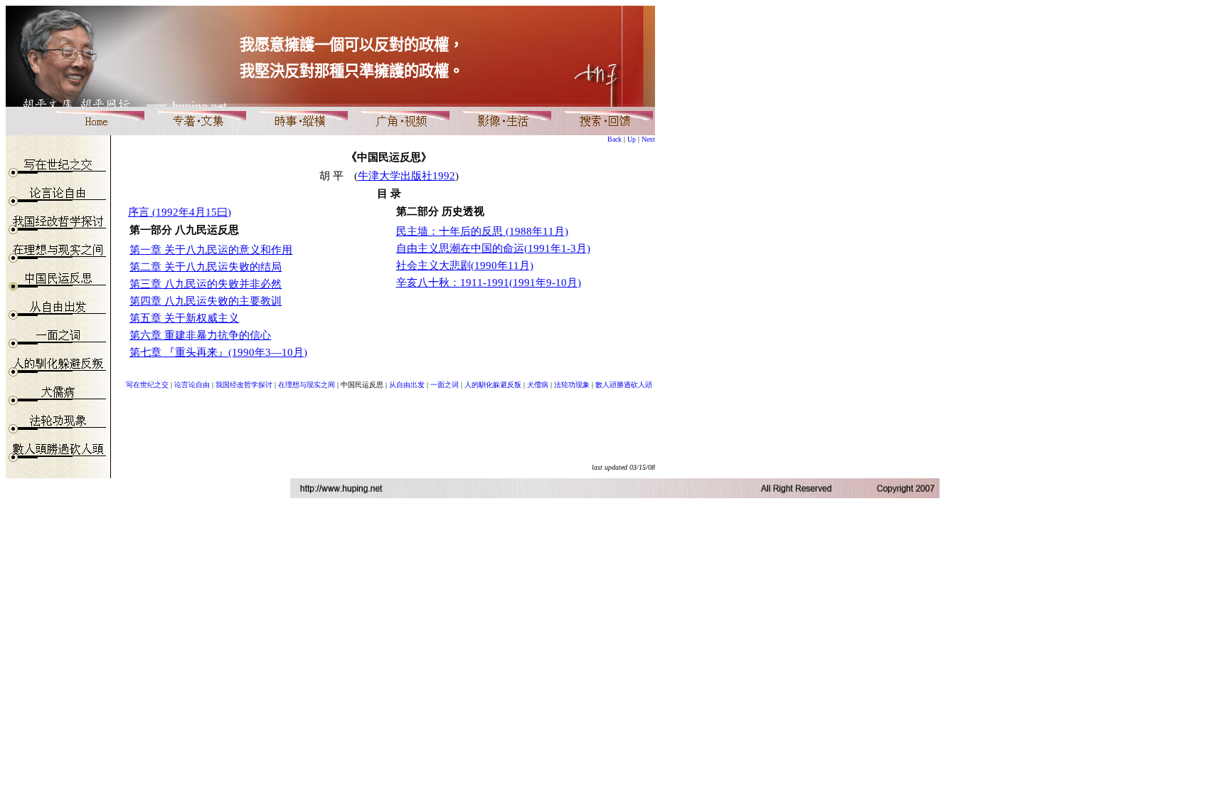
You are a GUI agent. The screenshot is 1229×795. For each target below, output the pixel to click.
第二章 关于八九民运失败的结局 (205, 267)
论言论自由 (192, 385)
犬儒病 (537, 385)
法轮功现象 (572, 385)
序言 (138, 212)
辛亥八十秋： (452, 282)
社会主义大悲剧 (433, 265)
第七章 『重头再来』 (178, 352)
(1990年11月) (502, 265)
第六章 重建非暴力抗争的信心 (200, 335)
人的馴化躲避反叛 (492, 385)
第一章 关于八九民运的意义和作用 (210, 250)
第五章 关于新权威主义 (184, 318)
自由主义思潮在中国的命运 (460, 248)
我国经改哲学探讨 (244, 385)
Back (614, 139)
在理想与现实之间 (306, 385)
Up (631, 139)
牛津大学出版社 (406, 175)
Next (648, 139)
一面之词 (444, 385)
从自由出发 (407, 385)
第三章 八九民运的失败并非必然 (205, 284)
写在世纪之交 (147, 385)
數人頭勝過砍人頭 (623, 385)
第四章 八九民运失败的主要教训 (205, 301)
